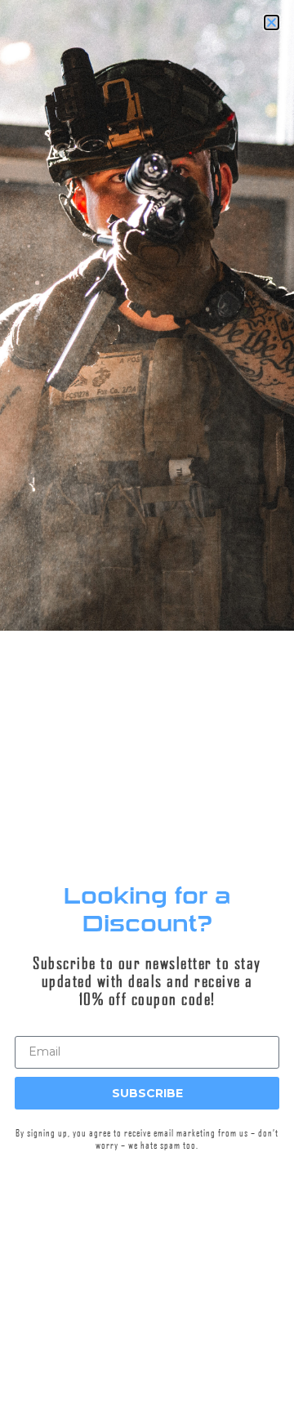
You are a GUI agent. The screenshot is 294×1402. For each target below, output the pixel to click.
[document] (147, 701)
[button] (1, 1319)
